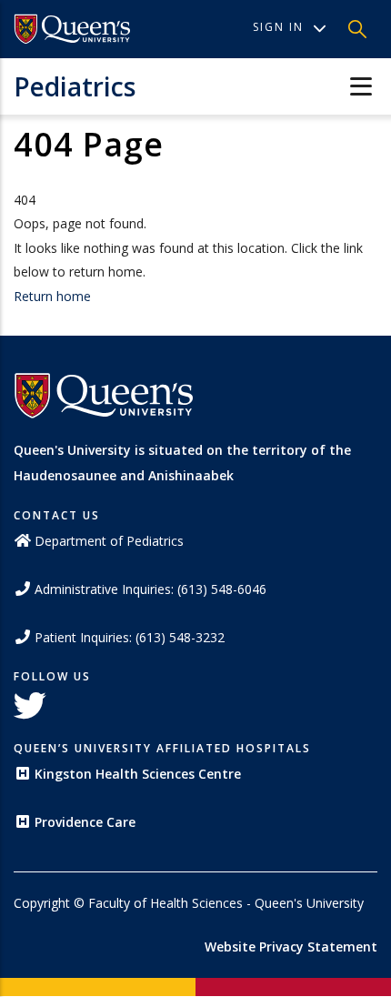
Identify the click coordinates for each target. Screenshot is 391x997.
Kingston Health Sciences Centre (138, 773)
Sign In (278, 27)
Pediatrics (74, 86)
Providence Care (85, 822)
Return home (52, 296)
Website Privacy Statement (291, 946)
